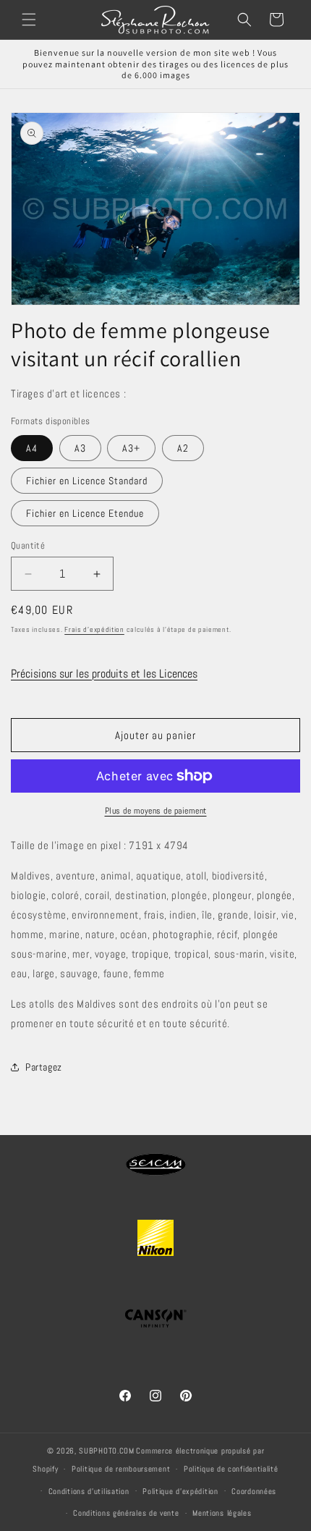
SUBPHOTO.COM (106, 1451)
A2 (183, 448)
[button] (29, 19)
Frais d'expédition (94, 629)
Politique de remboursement (121, 1469)
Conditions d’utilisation (88, 1491)
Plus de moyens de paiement (156, 811)
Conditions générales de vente (126, 1513)
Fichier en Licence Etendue (85, 513)
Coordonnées (253, 1491)
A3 (80, 448)
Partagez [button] (43, 1067)
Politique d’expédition (180, 1491)
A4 (32, 448)
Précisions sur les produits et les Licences (104, 673)
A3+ (131, 448)
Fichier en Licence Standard (87, 480)
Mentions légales (221, 1513)
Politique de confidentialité (231, 1469)
